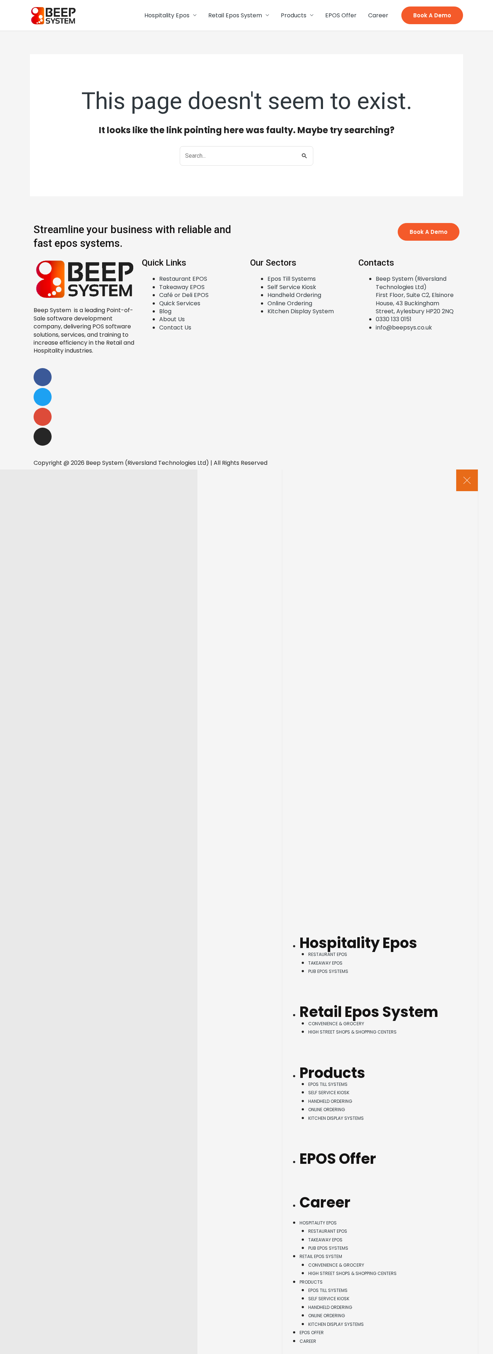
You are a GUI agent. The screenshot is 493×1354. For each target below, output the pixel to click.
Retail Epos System (235, 15)
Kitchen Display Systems (336, 1118)
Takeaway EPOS (325, 963)
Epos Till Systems (328, 1084)
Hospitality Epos (166, 15)
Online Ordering (326, 1109)
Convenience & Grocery (336, 1024)
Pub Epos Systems (328, 971)
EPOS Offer (341, 15)
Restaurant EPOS (327, 954)
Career (378, 15)
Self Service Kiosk (328, 1092)
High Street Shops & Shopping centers (352, 1032)
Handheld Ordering (330, 1101)
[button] (432, 15)
